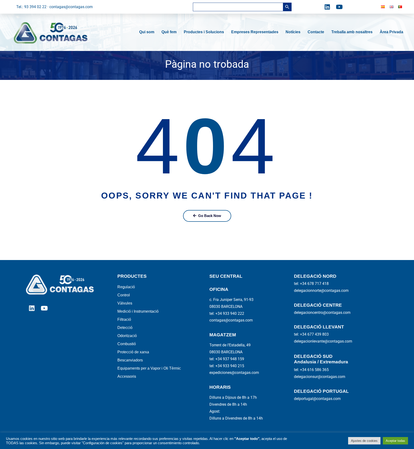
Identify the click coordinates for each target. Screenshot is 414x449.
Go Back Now (209, 216)
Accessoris (126, 376)
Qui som (146, 32)
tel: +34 (226, 359)
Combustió (126, 344)
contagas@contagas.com (231, 320)
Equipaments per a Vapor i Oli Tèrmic (149, 368)
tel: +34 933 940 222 (226, 313)
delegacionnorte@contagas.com (321, 290)
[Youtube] (339, 7)
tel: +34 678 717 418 (311, 283)
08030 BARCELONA (225, 306)
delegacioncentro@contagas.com (322, 312)
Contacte (316, 32)
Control (123, 295)
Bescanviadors (130, 360)
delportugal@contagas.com (317, 398)
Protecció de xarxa (133, 352)
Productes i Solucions (204, 32)
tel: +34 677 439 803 (311, 334)
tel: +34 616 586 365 (311, 369)
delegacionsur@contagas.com (319, 376)
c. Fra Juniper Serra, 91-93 (231, 299)
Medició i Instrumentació (138, 311)
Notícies (293, 32)
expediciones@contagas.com (234, 372)
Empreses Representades (254, 32)
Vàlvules (124, 303)
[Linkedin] (327, 7)
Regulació (126, 287)
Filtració (124, 319)
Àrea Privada (391, 32)
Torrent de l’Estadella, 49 (230, 345)
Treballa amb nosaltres (352, 32)
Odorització (127, 336)
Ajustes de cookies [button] (364, 441)
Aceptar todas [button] (395, 441)
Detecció (124, 328)
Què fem (169, 32)
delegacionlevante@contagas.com (323, 341)
